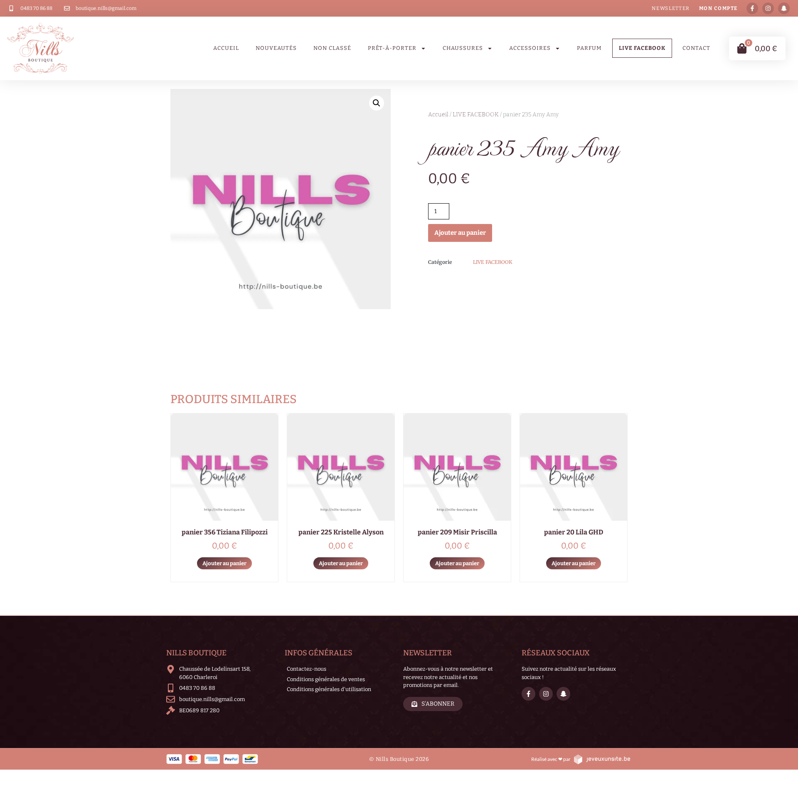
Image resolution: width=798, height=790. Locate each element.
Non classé (332, 48)
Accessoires (530, 48)
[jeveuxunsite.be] (601, 759)
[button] (376, 103)
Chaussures (463, 48)
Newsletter (671, 8)
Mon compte (718, 8)
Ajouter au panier (460, 232)
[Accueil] (40, 48)
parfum (589, 48)
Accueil (226, 48)
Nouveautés (276, 48)
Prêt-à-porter (392, 48)
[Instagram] (768, 8)
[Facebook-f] (752, 8)
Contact (696, 48)
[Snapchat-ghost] (784, 8)
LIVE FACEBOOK (642, 48)
